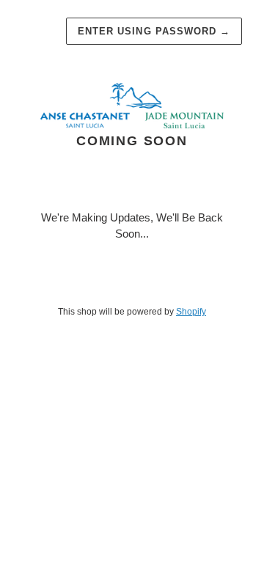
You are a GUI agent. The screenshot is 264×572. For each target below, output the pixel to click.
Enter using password (154, 31)
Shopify (191, 312)
